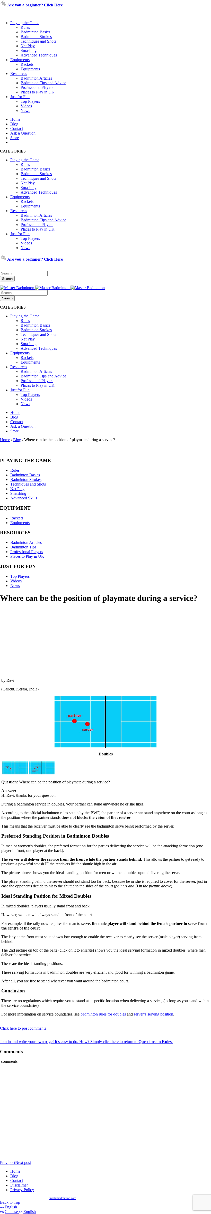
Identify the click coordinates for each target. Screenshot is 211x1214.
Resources (18, 73)
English (11, 1207)
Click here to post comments (23, 1028)
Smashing (29, 50)
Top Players (30, 101)
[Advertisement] (105, 641)
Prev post (7, 1162)
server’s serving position (153, 1014)
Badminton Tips (23, 547)
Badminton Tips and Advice (43, 83)
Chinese (12, 1211)
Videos (26, 106)
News (25, 110)
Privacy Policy (22, 1190)
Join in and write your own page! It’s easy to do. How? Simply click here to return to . (86, 1041)
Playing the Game (24, 23)
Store (14, 138)
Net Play (28, 46)
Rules (25, 27)
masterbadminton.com (62, 1198)
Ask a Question (23, 133)
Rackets (27, 64)
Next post (23, 1162)
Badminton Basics (35, 32)
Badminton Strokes (36, 36)
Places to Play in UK (38, 92)
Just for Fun (20, 96)
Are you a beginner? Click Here (34, 5)
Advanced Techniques (39, 55)
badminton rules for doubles (103, 1014)
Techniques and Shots (38, 41)
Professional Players (37, 87)
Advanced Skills (23, 498)
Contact (16, 128)
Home (15, 119)
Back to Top (10, 1202)
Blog (14, 124)
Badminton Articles (36, 78)
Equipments (20, 60)
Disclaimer (19, 1185)
